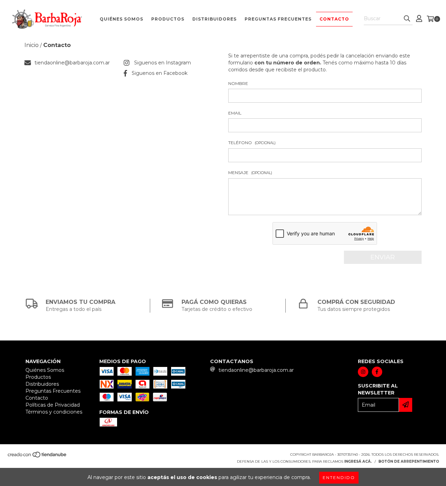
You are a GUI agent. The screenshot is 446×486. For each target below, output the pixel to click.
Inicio (31, 45)
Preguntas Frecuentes (278, 19)
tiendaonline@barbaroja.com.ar (72, 63)
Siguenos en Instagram (162, 63)
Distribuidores (214, 19)
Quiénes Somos (121, 19)
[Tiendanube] (37, 456)
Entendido (339, 477)
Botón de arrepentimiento (408, 461)
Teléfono (252, 142)
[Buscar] (407, 19)
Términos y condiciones (53, 412)
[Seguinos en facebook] (377, 372)
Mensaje (250, 172)
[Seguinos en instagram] (363, 372)
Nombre (238, 83)
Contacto (334, 19)
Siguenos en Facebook (159, 73)
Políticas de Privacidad (52, 405)
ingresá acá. (358, 461)
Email (234, 113)
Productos (167, 19)
